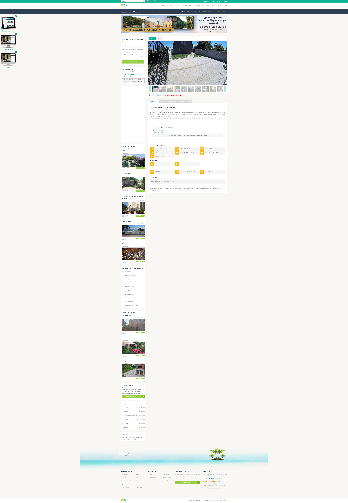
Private (124, 244)
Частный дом (126, 315)
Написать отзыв (185, 101)
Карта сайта (139, 487)
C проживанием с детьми (131, 305)
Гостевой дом (166, 474)
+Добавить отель (221, 5)
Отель (151, 474)
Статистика (125, 487)
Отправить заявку (131, 396)
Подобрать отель (174, 5)
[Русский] (150, 0)
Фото (152, 38)
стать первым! (170, 181)
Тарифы (124, 477)
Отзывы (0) (172, 101)
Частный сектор (167, 481)
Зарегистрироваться (209, 1)
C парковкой (127, 271)
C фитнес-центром (129, 294)
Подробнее (140, 168)
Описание (153, 101)
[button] (222, 63)
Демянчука (126, 41)
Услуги (163, 101)
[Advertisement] (133, 114)
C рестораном (127, 290)
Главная (162, 5)
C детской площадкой (130, 283)
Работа (138, 484)
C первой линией (128, 301)
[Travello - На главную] (124, 5)
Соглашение (139, 481)
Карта (160, 38)
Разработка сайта (127, 481)
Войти (218, 1)
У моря (124, 361)
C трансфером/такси (129, 275)
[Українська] (157, 0)
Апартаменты (167, 477)
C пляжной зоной (129, 286)
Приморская (126, 221)
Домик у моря (127, 173)
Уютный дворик (127, 338)
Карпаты (210, 5)
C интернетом (127, 279)
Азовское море (199, 5)
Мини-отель (153, 477)
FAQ (137, 477)
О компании (125, 474)
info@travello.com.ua (214, 481)
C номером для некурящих (131, 297)
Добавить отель (126, 484)
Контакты (224, 1)
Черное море (187, 5)
